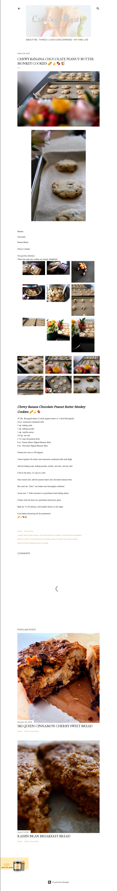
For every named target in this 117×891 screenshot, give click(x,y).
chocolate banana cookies (49, 535)
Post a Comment (31, 731)
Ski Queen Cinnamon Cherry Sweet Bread (54, 726)
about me (31, 39)
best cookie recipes (30, 535)
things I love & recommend (55, 39)
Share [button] (19, 531)
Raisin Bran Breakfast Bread (43, 836)
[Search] (98, 8)
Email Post (28, 531)
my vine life (81, 39)
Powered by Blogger (60, 882)
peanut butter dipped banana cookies (32, 543)
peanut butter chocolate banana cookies (34, 539)
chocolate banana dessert (71, 535)
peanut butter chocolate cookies (64, 539)
